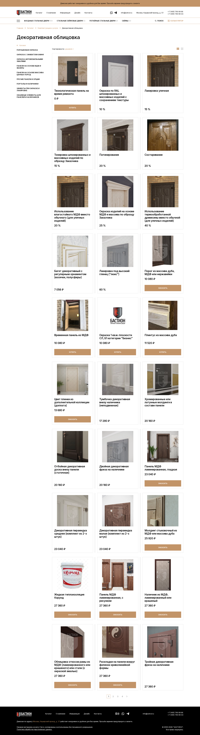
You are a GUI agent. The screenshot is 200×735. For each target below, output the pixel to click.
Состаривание (154, 154)
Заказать (162, 288)
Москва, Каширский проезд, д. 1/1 (149, 13)
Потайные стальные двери (103, 21)
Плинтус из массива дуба (161, 335)
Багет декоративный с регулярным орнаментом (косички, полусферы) (70, 274)
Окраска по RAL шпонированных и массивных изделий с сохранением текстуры (114, 95)
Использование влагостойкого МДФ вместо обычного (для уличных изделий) (72, 216)
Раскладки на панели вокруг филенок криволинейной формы (117, 665)
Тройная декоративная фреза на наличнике (159, 663)
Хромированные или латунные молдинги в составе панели (158, 402)
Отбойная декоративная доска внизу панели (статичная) (69, 469)
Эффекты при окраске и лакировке (28, 89)
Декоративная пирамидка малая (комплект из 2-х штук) (115, 533)
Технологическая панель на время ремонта (71, 92)
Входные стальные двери (38, 21)
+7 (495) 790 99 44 (175, 14)
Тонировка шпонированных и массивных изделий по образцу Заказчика (72, 158)
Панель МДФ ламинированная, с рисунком (111, 597)
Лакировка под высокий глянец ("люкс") (114, 272)
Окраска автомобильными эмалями (30, 60)
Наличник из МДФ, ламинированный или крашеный (158, 597)
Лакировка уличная (157, 90)
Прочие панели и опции (28, 79)
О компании (51, 13)
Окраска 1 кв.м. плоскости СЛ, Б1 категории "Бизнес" (116, 337)
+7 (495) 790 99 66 (175, 12)
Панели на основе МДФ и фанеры (29, 67)
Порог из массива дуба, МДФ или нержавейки (159, 272)
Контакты (88, 13)
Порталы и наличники (27, 84)
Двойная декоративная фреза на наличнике (114, 468)
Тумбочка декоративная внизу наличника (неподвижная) (114, 402)
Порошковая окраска (27, 50)
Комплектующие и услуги (48, 28)
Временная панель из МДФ (71, 335)
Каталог (39, 13)
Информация (65, 13)
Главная (20, 28)
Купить (72, 108)
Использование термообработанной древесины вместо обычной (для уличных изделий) (162, 216)
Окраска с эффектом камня (30, 55)
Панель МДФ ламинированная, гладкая (161, 468)
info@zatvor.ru (126, 13)
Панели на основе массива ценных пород (30, 73)
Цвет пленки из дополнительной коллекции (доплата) (71, 402)
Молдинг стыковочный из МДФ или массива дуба (161, 532)
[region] (87, 21)
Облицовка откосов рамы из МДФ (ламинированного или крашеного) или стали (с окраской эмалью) (72, 666)
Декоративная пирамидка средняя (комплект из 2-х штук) (70, 533)
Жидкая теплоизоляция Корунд (69, 596)
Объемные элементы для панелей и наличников (29, 96)
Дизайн (77, 13)
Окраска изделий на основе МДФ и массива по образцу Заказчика (116, 214)
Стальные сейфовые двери (71, 21)
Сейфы (126, 21)
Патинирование (109, 154)
